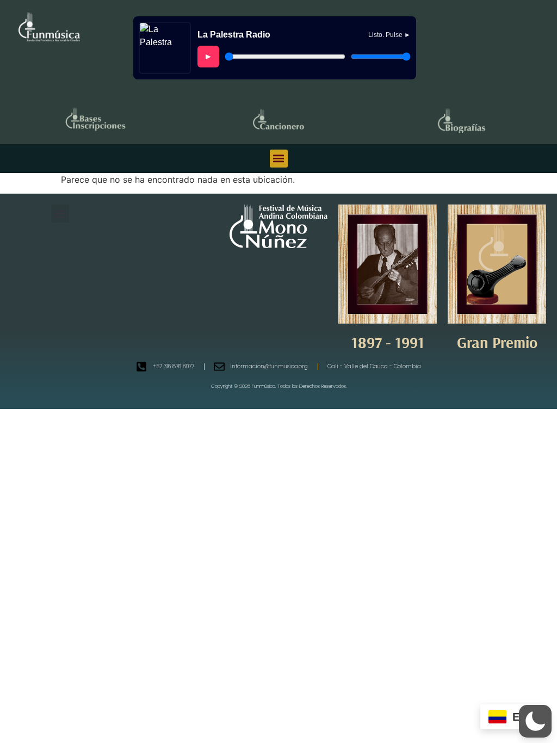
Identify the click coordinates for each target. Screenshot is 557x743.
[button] (279, 159)
